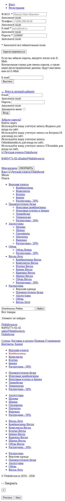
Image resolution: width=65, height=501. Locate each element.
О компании (52, 340)
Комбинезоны (24, 187)
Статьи (5, 340)
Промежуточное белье (22, 204)
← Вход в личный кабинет (17, 91)
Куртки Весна (24, 266)
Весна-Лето (16, 256)
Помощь (39, 340)
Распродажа (16, 285)
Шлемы (20, 226)
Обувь (12, 246)
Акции (18, 344)
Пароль (5, 102)
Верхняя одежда (19, 184)
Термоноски (23, 217)
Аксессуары (16, 223)
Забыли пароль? (11, 119)
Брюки (20, 197)
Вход (4, 171)
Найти (40, 308)
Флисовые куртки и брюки (32, 210)
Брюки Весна (24, 269)
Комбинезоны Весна (28, 259)
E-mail (5, 77)
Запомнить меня (11, 109)
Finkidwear (7, 334)
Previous (7, 497)
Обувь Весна (24, 279)
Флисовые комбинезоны (31, 207)
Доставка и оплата (22, 340)
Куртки (20, 194)
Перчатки (22, 236)
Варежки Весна (25, 272)
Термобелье (23, 213)
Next (18, 497)
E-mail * (6, 28)
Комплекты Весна (27, 262)
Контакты (7, 344)
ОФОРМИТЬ (26, 168)
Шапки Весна (24, 275)
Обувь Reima (24, 249)
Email (4, 94)
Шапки (20, 230)
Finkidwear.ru (9, 324)
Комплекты (23, 190)
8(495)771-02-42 (11, 158)
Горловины (23, 233)
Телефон (6, 21)
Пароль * (7, 35)
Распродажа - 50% (27, 200)
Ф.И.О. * (6, 14)
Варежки (21, 240)
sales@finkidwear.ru (13, 330)
